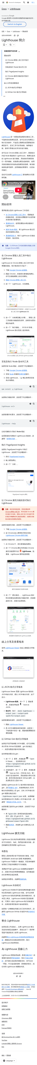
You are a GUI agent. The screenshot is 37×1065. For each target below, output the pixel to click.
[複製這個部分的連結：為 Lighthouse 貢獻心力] (30, 949)
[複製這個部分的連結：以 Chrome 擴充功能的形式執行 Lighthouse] (14, 503)
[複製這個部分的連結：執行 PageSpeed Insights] (27, 445)
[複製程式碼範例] (33, 386)
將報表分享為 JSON (14, 802)
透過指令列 (10, 223)
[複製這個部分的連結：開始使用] (14, 204)
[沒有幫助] (17, 35)
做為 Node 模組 (11, 230)
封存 (3, 1025)
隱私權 (8, 1055)
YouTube (4, 1040)
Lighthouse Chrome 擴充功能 (17, 535)
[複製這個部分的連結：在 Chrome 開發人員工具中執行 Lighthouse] (14, 258)
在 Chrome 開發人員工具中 (16, 215)
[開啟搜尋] (24, 2)
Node (11, 374)
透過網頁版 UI (11, 236)
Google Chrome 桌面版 (18, 270)
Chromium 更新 (7, 1018)
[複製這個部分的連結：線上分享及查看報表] (26, 642)
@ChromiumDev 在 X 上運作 (11, 1037)
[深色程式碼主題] (30, 386)
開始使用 (25, 31)
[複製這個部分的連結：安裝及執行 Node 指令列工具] (30, 362)
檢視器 (11, 825)
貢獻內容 (28, 955)
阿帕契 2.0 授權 (25, 987)
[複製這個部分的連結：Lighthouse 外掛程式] (23, 885)
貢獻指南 (23, 879)
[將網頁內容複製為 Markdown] (11, 44)
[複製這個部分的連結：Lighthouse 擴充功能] (27, 833)
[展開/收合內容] (19, 51)
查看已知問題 (6, 1009)
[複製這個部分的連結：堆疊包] (10, 851)
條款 (3, 1055)
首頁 (3, 31)
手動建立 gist (12, 788)
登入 (33, 2)
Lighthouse (15, 9)
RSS (3, 1047)
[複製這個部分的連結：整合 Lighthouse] (22, 921)
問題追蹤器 (16, 958)
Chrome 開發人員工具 (12, 512)
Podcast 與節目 (7, 1028)
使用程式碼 (11, 439)
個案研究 (4, 1021)
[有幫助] (14, 35)
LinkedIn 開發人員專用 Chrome (12, 1043)
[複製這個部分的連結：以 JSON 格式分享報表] (25, 687)
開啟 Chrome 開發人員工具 (16, 280)
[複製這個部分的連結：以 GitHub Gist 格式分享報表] (30, 739)
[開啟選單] (3, 2)
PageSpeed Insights (16, 457)
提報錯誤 (4, 1006)
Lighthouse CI (17, 175)
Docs (4, 9)
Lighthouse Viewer (12, 648)
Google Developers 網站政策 (14, 989)
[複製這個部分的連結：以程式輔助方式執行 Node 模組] (27, 431)
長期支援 (22, 374)
